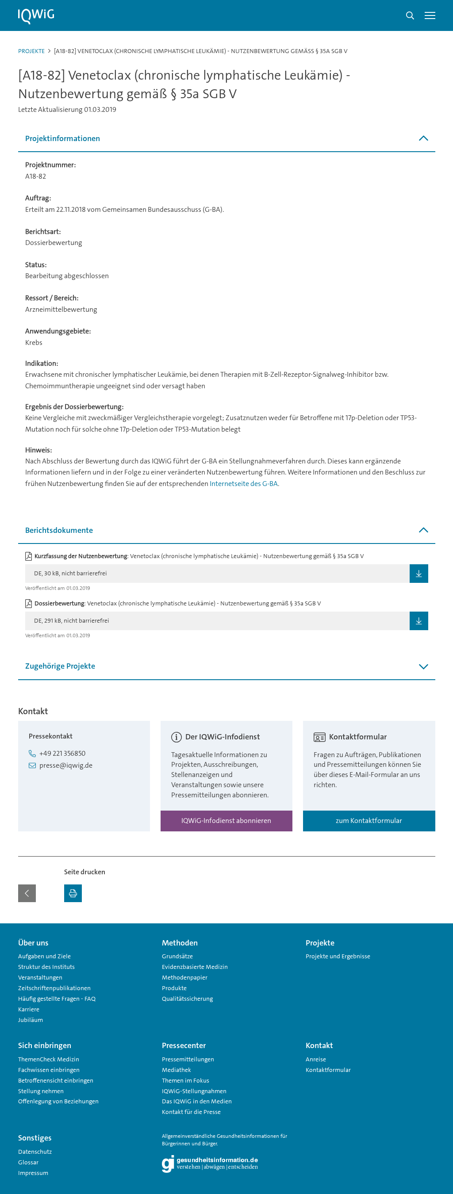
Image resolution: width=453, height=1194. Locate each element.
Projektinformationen (62, 138)
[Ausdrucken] (73, 893)
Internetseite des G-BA (244, 483)
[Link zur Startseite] (36, 17)
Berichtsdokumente (59, 530)
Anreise (316, 1059)
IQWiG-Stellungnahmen (194, 1091)
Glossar (28, 1162)
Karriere (28, 1009)
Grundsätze (177, 956)
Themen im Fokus (185, 1080)
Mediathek (176, 1070)
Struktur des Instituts (46, 967)
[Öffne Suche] (410, 15)
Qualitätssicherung (187, 999)
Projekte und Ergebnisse (338, 956)
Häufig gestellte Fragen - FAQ (57, 999)
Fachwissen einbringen (49, 1070)
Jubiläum (30, 1020)
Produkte (174, 988)
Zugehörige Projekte (60, 666)
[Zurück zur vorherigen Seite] (27, 893)
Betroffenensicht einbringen (55, 1080)
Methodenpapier (184, 977)
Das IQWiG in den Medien (197, 1101)
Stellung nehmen (41, 1091)
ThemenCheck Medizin (48, 1059)
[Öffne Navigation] (430, 15)
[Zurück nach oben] (426, 929)
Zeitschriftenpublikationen (54, 988)
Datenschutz (35, 1152)
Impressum (33, 1173)
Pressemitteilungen (188, 1059)
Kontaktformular (328, 1070)
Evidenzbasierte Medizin (195, 967)
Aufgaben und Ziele (44, 956)
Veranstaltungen (40, 977)
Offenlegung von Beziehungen (58, 1101)
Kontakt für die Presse (191, 1112)
